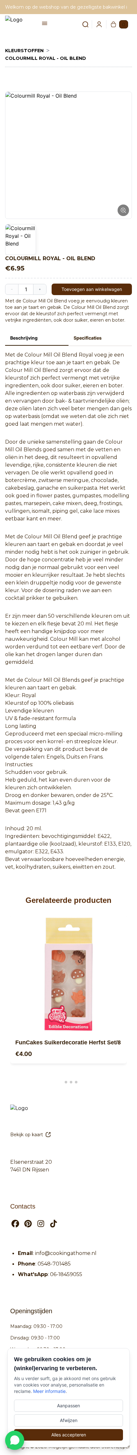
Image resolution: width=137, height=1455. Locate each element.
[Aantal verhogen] (39, 289)
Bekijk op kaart (26, 1134)
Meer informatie (49, 1391)
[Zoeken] (81, 24)
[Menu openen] (44, 23)
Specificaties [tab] (88, 338)
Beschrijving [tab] (24, 338)
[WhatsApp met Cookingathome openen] (14, 1440)
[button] (68, 155)
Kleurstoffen (24, 50)
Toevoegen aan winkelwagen (91, 289)
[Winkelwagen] (113, 24)
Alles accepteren (68, 1434)
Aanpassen (68, 1405)
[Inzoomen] (123, 210)
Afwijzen (68, 1420)
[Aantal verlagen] (11, 289)
